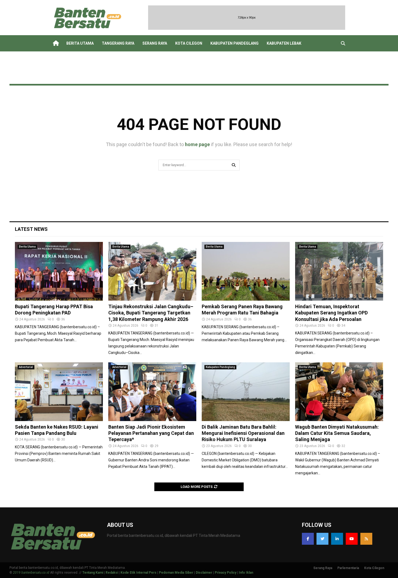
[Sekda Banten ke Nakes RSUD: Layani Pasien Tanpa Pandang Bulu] (59, 391)
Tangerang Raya (118, 43)
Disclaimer (204, 572)
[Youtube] (352, 539)
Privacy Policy (225, 572)
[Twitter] (322, 539)
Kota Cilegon (188, 43)
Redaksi (112, 572)
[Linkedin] (337, 539)
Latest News (31, 229)
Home (55, 43)
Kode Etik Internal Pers (138, 572)
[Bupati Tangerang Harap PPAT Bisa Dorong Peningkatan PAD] (59, 271)
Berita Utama (80, 43)
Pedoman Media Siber (176, 572)
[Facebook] (308, 539)
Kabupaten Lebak (284, 43)
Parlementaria (348, 568)
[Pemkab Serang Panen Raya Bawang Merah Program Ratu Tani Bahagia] (246, 271)
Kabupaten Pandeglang (234, 43)
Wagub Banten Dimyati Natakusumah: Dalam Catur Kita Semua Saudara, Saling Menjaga (337, 433)
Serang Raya (154, 43)
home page (197, 144)
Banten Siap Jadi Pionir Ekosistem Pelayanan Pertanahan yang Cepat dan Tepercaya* (151, 433)
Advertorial (26, 367)
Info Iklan (246, 572)
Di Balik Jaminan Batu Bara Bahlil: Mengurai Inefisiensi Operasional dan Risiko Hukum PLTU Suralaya (243, 433)
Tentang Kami (92, 572)
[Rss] (366, 539)
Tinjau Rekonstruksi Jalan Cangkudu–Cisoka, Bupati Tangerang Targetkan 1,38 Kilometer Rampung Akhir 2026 (150, 313)
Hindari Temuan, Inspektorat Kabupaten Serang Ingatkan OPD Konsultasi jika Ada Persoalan (331, 313)
